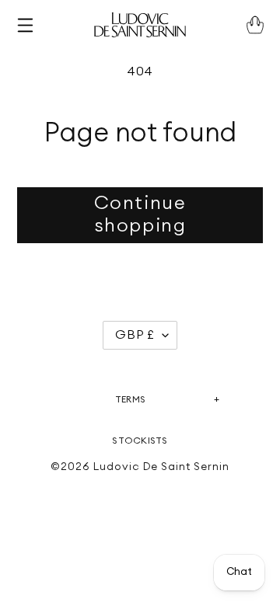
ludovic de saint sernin (161, 466)
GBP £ (135, 335)
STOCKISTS (139, 440)
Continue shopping (140, 214)
